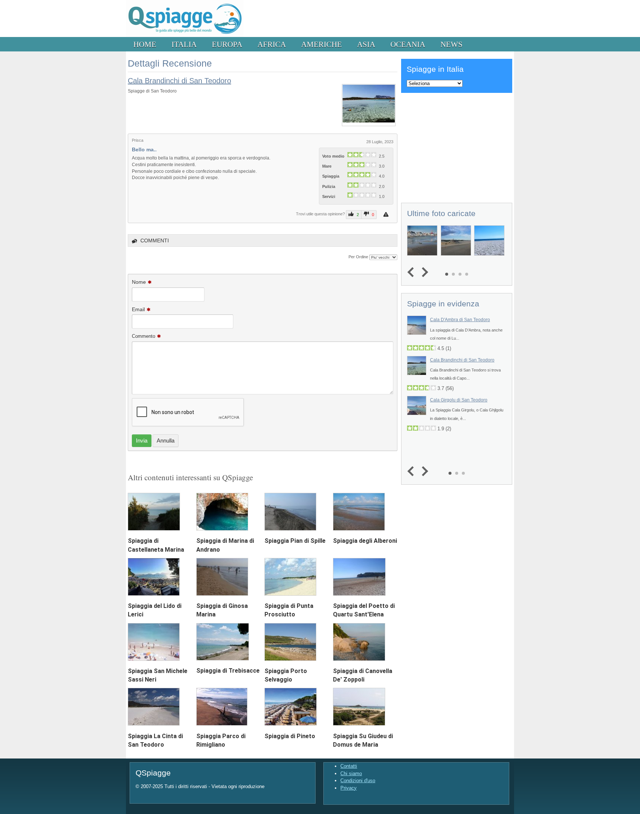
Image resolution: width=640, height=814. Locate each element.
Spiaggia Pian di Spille (295, 540)
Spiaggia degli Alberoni (365, 540)
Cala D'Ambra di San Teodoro (460, 319)
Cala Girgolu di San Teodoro (458, 400)
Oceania (407, 44)
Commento (143, 336)
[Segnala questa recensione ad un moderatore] (386, 214)
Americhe (321, 44)
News (451, 44)
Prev (412, 273)
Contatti (348, 766)
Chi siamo (351, 773)
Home (144, 44)
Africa (271, 44)
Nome (139, 282)
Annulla (165, 440)
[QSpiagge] (184, 35)
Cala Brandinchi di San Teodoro (179, 81)
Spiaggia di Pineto (289, 736)
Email (138, 309)
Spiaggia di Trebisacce (228, 670)
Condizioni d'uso (357, 780)
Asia (366, 44)
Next (423, 273)
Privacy (348, 788)
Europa (227, 44)
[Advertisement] (456, 146)
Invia (141, 440)
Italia (184, 44)
